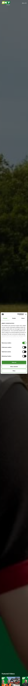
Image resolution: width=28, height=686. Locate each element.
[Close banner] (25, 314)
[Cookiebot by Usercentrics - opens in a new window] (18, 314)
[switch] (24, 347)
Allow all (14, 362)
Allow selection (14, 366)
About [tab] (23, 318)
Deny (14, 370)
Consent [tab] (5, 318)
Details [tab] (14, 318)
